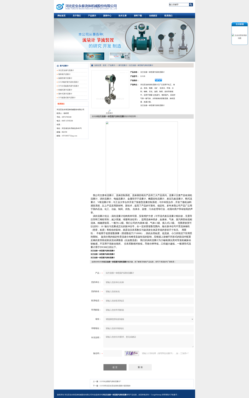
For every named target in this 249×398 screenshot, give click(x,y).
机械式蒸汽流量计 (65, 90)
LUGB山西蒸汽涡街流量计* (110, 381)
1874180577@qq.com (69, 136)
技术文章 (123, 16)
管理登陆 (165, 395)
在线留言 (153, 16)
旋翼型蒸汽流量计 (65, 78)
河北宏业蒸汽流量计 (66, 70)
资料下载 (138, 16)
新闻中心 (107, 16)
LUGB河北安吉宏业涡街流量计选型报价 (115, 386)
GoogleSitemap (156, 395)
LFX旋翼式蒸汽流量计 (67, 98)
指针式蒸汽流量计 (65, 94)
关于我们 (77, 16)
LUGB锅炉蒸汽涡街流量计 (68, 82)
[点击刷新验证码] (132, 353)
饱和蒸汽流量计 (64, 74)
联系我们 (168, 16)
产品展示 (92, 16)
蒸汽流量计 (64, 66)
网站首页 (61, 16)
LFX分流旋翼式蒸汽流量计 (68, 86)
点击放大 (109, 113)
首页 (104, 65)
